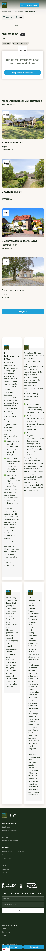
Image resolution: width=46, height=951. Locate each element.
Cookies (5, 939)
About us (5, 869)
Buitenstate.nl (7, 11)
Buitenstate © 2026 (9, 925)
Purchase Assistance (10, 840)
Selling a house (7, 837)
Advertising (6, 855)
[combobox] (6, 949)
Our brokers (6, 834)
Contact (5, 876)
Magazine (5, 872)
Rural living (6, 827)
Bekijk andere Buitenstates (22, 73)
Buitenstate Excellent (10, 830)
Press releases (7, 858)
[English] (6, 949)
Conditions (6, 929)
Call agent (34, 947)
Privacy (5, 935)
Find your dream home (29, 5)
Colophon (6, 932)
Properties (19, 11)
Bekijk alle (23, 311)
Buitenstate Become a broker (13, 851)
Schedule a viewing (12, 947)
